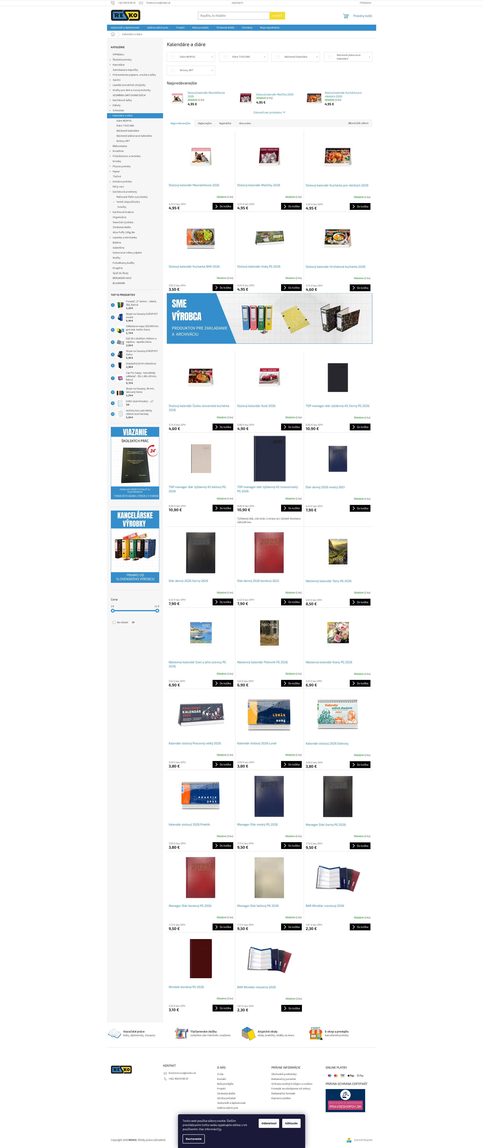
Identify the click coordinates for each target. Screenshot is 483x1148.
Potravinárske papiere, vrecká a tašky (134, 75)
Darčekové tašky (122, 100)
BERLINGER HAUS (122, 278)
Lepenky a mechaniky (125, 237)
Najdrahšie (225, 123)
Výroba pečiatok (226, 1098)
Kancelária (118, 65)
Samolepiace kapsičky (125, 70)
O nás (220, 1074)
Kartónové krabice (123, 212)
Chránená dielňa (122, 227)
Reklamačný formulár (283, 1093)
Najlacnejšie (205, 123)
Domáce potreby (122, 182)
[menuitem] (125, 28)
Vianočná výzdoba (123, 222)
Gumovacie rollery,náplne (127, 253)
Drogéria (118, 268)
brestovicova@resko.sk (182, 1073)
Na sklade (125, 622)
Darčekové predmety (125, 192)
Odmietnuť (269, 1123)
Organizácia (119, 217)
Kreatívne (118, 151)
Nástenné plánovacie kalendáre (134, 136)
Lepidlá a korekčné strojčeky (129, 85)
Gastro (117, 80)
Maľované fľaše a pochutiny (132, 197)
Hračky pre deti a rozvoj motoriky (132, 90)
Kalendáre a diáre (123, 116)
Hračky (117, 258)
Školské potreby (122, 60)
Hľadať (277, 15)
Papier (116, 171)
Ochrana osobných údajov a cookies (291, 1084)
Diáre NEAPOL (124, 121)
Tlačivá (117, 176)
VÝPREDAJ (118, 54)
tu (219, 1129)
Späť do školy (120, 273)
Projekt (221, 1089)
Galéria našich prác (228, 1108)
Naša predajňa (225, 1084)
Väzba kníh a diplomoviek (231, 1103)
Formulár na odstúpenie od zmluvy (290, 1089)
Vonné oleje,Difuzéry (128, 202)
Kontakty (237, 3)
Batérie (117, 243)
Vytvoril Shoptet (363, 1140)
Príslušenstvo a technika (126, 156)
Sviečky (121, 207)
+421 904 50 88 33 (178, 1079)
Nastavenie (194, 1139)
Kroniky (117, 161)
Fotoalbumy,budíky (124, 263)
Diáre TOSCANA (125, 126)
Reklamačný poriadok (283, 1079)
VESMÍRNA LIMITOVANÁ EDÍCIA (129, 95)
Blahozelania (120, 146)
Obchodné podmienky (284, 1074)
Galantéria (118, 248)
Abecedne (245, 123)
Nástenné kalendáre (128, 131)
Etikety (117, 105)
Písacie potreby (122, 166)
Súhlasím (291, 1123)
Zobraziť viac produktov (268, 112)
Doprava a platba (281, 1098)
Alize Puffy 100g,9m (124, 232)
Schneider (118, 110)
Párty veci (118, 187)
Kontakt (221, 1079)
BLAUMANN (119, 283)
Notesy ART (123, 141)
